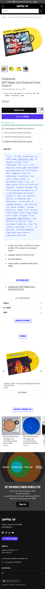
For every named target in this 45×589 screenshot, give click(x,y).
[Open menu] (3, 6)
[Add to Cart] (19, 433)
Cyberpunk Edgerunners (18, 218)
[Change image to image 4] (26, 69)
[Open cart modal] (41, 6)
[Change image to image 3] (19, 69)
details (35, 1)
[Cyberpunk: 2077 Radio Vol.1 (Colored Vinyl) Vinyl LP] (22, 42)
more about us (7, 527)
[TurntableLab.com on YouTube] (13, 533)
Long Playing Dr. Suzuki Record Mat (30, 442)
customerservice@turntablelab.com (15, 558)
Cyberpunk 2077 (26, 159)
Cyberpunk (8, 78)
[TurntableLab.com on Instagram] (6, 533)
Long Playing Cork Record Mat (10, 442)
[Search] (41, 11)
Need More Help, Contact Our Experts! (18, 141)
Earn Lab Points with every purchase (18, 133)
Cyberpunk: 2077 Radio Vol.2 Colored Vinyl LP (21, 287)
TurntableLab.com (19, 584)
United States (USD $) (12, 581)
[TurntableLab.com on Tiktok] (9, 533)
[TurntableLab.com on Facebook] (2, 533)
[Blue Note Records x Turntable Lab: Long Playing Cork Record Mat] (11, 425)
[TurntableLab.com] (23, 6)
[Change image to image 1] (5, 69)
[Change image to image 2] (12, 69)
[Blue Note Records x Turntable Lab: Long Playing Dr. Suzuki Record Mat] (31, 425)
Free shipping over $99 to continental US (19, 129)
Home (4, 17)
